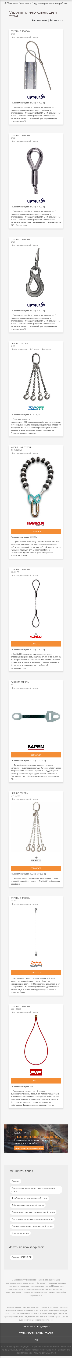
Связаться (36, 531)
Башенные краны (20, 1233)
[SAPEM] (36, 746)
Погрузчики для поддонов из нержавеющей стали (33, 1190)
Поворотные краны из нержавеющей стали (33, 1212)
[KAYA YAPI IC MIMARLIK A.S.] (36, 963)
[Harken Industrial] (36, 523)
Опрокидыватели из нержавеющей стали (32, 1226)
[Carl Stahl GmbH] (36, 634)
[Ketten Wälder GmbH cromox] (36, 858)
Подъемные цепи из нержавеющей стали (32, 1219)
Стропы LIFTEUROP (22, 1257)
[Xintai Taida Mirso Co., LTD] (36, 407)
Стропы (15, 1181)
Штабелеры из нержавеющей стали (29, 1198)
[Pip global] (36, 1071)
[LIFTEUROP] (36, 95)
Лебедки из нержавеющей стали (28, 1205)
